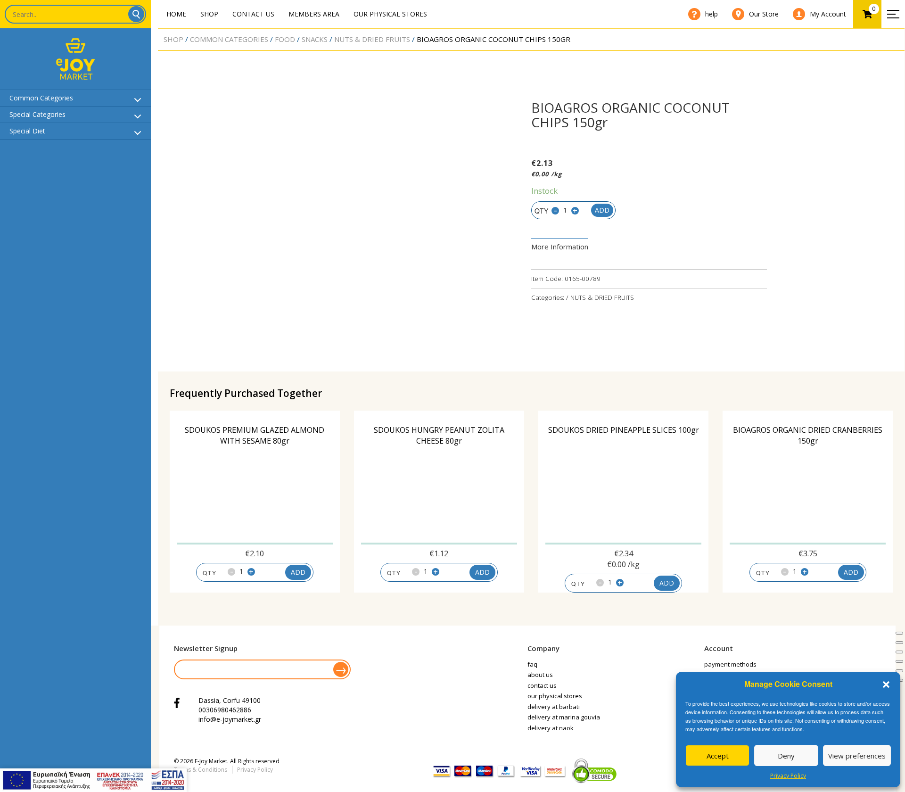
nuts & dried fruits (372, 39)
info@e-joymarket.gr (229, 719)
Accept (718, 755)
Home (176, 13)
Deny (786, 755)
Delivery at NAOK (550, 728)
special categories (37, 114)
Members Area (313, 13)
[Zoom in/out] (899, 661)
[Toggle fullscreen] (899, 652)
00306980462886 (224, 709)
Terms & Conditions (200, 770)
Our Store (764, 13)
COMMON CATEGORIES (229, 39)
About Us (540, 674)
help (711, 13)
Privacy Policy (788, 776)
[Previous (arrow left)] (899, 670)
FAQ (532, 664)
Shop (209, 13)
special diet (27, 130)
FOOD (285, 39)
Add (602, 210)
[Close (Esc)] (899, 633)
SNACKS (315, 39)
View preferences (857, 755)
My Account (828, 13)
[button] (886, 684)
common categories (41, 97)
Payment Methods (730, 664)
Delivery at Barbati (553, 706)
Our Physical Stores (390, 13)
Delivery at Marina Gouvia (563, 717)
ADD (298, 572)
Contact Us (253, 13)
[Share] (899, 642)
